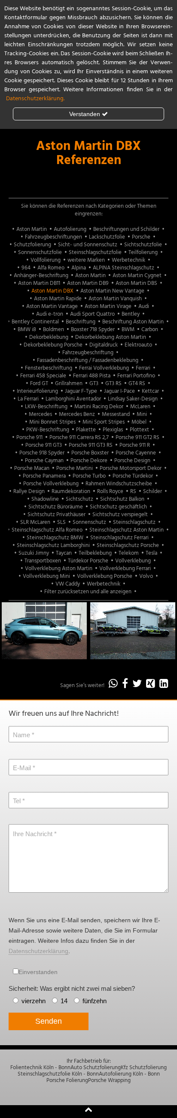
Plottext (139, 429)
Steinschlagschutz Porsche (128, 545)
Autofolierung (70, 229)
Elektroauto (138, 345)
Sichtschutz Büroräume (55, 506)
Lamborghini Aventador (73, 399)
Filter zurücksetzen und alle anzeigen (87, 591)
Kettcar (150, 391)
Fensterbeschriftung (48, 368)
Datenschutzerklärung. (35, 98)
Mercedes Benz (77, 414)
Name (21, 734)
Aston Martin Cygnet (137, 275)
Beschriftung (80, 321)
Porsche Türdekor (133, 476)
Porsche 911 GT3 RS (91, 445)
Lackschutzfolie (107, 237)
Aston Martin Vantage (52, 306)
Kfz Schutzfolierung (144, 1067)
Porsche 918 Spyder (41, 452)
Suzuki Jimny (33, 553)
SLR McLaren (35, 522)
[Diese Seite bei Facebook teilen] (125, 684)
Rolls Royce (110, 491)
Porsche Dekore (88, 460)
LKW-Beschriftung (46, 406)
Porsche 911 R (134, 445)
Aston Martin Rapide (58, 298)
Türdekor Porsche (88, 560)
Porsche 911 (29, 437)
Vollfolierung (46, 260)
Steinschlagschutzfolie (95, 252)
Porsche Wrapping (109, 1080)
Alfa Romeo (50, 267)
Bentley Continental (35, 321)
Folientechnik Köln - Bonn (40, 1067)
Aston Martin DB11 (39, 283)
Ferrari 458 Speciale (43, 375)
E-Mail (22, 767)
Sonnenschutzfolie (40, 252)
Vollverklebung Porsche (104, 576)
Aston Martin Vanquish (115, 298)
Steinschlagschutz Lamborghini (53, 545)
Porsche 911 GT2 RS (137, 437)
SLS (61, 522)
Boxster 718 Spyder (93, 329)
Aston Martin (31, 229)
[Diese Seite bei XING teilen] (150, 684)
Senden (48, 1021)
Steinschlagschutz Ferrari (119, 537)
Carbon (149, 329)
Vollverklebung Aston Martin (58, 568)
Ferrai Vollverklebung (104, 368)
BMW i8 (27, 329)
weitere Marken (86, 260)
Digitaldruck (103, 345)
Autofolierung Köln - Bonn (129, 1074)
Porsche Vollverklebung (51, 483)
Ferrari (143, 368)
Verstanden (84, 114)
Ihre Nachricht (32, 833)
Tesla (151, 553)
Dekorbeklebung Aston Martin (110, 337)
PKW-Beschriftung (47, 429)
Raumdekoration (71, 491)
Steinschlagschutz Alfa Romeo (47, 530)
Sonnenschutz (89, 522)
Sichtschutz (79, 499)
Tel (17, 800)
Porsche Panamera (44, 476)
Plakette (86, 429)
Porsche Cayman (44, 460)
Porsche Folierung (67, 1080)
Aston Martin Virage (108, 306)
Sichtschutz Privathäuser (56, 514)
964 (26, 267)
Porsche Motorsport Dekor (131, 468)
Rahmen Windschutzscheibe (118, 483)
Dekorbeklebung (48, 337)
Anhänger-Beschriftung (41, 275)
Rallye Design (29, 491)
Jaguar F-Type (81, 391)
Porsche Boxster (90, 452)
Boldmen (53, 329)
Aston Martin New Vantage (112, 291)
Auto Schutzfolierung (95, 1067)
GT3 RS (113, 383)
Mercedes (40, 414)
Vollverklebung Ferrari (125, 568)
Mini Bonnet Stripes (52, 422)
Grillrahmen (68, 383)
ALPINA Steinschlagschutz (123, 267)
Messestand (116, 414)
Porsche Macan (31, 468)
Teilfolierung (143, 252)
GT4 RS (136, 383)
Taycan (64, 553)
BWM (128, 329)
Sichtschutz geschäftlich (118, 506)
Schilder (152, 491)
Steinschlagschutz (134, 522)
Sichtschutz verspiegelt (120, 514)
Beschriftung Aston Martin (133, 321)
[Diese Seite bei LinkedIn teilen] (163, 684)
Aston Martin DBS (136, 283)
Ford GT (39, 383)
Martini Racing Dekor (98, 406)
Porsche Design (132, 460)
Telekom (129, 553)
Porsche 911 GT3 (43, 445)
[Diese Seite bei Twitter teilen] (137, 684)
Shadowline (45, 499)
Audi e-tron (49, 314)
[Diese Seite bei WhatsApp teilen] (113, 684)
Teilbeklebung (95, 553)
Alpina (78, 267)
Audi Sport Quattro (92, 314)
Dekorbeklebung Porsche (53, 345)
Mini (142, 414)
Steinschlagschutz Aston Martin (126, 530)
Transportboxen (42, 560)
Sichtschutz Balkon (122, 499)
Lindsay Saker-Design (133, 399)
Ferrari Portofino (136, 375)
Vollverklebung (133, 560)
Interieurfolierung (37, 391)
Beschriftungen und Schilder (126, 229)
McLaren (140, 406)
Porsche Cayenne (136, 452)
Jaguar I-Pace (119, 391)
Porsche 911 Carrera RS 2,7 (79, 437)
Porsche (141, 237)
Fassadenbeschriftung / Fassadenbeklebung (87, 360)
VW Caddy (67, 584)
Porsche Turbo (89, 476)
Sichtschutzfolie (143, 244)
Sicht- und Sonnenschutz (87, 244)
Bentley (131, 314)
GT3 (93, 383)
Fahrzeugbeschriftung (87, 352)
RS (133, 491)
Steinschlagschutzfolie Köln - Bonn (58, 1074)
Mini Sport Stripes (103, 422)
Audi (143, 306)
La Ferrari (28, 399)
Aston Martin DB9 (88, 283)
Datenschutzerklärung (38, 951)
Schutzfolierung (32, 244)
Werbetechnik (128, 260)
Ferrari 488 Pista (91, 375)
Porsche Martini (74, 468)
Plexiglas (113, 429)
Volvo (146, 576)
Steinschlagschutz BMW (55, 537)
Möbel (138, 422)
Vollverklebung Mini (46, 576)
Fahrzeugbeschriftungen (53, 237)
